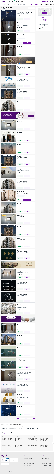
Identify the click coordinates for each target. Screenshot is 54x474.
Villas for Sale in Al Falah (18, 439)
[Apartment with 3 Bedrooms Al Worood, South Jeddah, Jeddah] (8, 404)
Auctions (13, 1)
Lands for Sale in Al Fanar (44, 439)
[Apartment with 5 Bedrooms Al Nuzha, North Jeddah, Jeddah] (8, 368)
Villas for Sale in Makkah (46, 461)
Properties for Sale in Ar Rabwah (6, 445)
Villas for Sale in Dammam (46, 463)
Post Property (38, 1)
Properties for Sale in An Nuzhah (6, 444)
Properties (3, 4)
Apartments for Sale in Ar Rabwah (32, 445)
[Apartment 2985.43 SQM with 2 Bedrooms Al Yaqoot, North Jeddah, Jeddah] (8, 20)
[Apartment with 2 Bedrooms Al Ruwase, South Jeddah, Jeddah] (8, 153)
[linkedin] (7, 471)
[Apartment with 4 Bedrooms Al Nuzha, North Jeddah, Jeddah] (8, 356)
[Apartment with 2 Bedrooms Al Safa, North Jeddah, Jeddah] (8, 290)
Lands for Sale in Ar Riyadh (44, 447)
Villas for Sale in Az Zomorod (19, 447)
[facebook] (5, 471)
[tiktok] (3, 471)
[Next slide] (53, 443)
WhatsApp (20, 30)
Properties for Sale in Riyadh (28, 458)
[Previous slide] (1, 443)
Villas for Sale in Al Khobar (46, 465)
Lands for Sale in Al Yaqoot (44, 445)
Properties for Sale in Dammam (29, 463)
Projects (17, 1)
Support (21, 1)
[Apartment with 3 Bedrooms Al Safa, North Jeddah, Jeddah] (8, 302)
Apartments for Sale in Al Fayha (32, 439)
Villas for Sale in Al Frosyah (18, 440)
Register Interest (27, 42)
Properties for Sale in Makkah (29, 461)
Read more (3, 433)
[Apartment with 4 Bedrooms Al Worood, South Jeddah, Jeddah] (8, 415)
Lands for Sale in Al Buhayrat (44, 438)
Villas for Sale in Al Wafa (18, 441)
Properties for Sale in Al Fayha (6, 439)
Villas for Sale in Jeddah (46, 460)
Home (2, 424)
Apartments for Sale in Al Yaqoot (32, 441)
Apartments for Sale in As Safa (32, 447)
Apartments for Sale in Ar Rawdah (32, 446)
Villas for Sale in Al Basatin (18, 438)
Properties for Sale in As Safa (6, 447)
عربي (48, 471)
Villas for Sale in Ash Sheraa (19, 446)
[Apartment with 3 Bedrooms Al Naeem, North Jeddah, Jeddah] (8, 259)
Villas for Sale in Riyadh (46, 458)
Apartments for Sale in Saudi (8, 424)
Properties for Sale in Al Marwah (6, 440)
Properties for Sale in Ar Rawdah (6, 446)
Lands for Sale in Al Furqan (44, 440)
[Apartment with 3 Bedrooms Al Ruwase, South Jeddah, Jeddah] (8, 87)
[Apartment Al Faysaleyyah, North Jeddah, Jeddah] (8, 177)
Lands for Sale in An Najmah (44, 446)
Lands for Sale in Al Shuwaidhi (44, 444)
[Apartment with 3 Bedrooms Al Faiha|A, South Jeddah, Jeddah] (8, 392)
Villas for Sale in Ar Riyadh (18, 445)
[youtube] (9, 471)
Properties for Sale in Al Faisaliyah (7, 438)
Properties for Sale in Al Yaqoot (6, 441)
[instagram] (1, 471)
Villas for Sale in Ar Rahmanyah (19, 444)
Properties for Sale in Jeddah (28, 460)
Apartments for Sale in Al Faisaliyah (32, 438)
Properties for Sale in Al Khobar (29, 465)
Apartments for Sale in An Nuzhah (32, 444)
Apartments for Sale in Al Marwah (32, 440)
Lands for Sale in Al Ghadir (44, 441)
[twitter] (11, 471)
